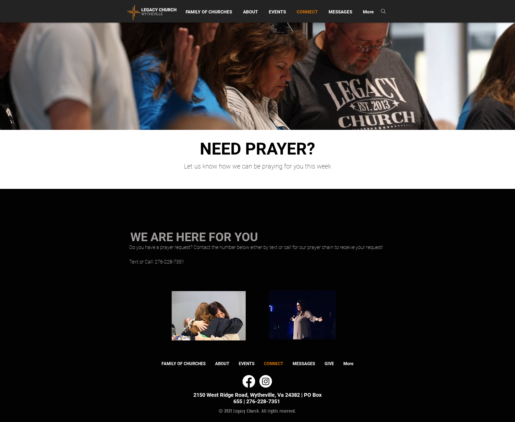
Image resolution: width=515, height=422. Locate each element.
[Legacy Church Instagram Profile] (265, 381)
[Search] (383, 11)
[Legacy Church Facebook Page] (248, 381)
